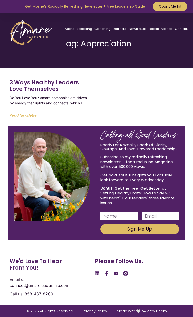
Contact (181, 28)
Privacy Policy (95, 311)
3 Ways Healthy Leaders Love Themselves (44, 86)
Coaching (102, 28)
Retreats (120, 28)
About (69, 28)
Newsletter (138, 28)
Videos (167, 28)
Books (154, 28)
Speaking (84, 28)
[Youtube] (116, 273)
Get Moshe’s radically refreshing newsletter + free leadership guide (85, 6)
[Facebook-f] (106, 273)
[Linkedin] (97, 273)
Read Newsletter (24, 115)
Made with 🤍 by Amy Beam (142, 311)
